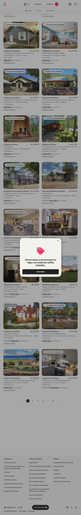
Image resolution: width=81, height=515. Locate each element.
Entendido (40, 272)
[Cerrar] (58, 240)
